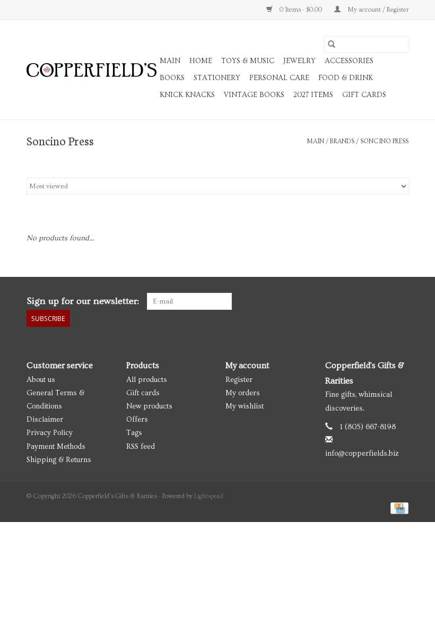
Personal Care (279, 78)
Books (172, 78)
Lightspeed (208, 496)
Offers (137, 419)
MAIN (170, 61)
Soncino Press (384, 141)
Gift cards (364, 95)
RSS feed (140, 446)
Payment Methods (56, 446)
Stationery (217, 78)
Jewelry (299, 61)
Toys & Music (247, 61)
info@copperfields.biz (362, 453)
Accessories (349, 61)
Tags (134, 433)
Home (200, 61)
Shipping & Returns (59, 460)
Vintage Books (254, 95)
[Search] (332, 44)
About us (41, 380)
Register (239, 380)
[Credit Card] (397, 506)
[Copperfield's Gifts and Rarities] (91, 70)
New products (149, 406)
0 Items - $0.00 (301, 9)
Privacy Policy (50, 433)
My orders (242, 393)
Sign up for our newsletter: (83, 301)
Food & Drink (345, 78)
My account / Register (377, 9)
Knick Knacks (187, 95)
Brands (342, 141)
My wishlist (244, 406)
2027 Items (313, 95)
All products (146, 380)
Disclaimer (45, 419)
